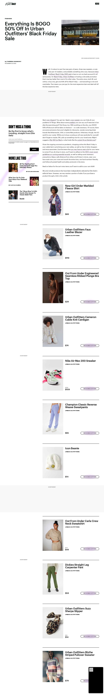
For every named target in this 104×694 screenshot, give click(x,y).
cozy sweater (75, 120)
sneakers (72, 122)
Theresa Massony (14, 61)
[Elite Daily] (10, 3)
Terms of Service (34, 142)
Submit (34, 149)
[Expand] (90, 669)
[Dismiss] (101, 669)
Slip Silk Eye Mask (56, 140)
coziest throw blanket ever (86, 140)
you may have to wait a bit (80, 149)
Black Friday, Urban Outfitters (64, 77)
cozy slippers (51, 120)
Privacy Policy (11, 142)
